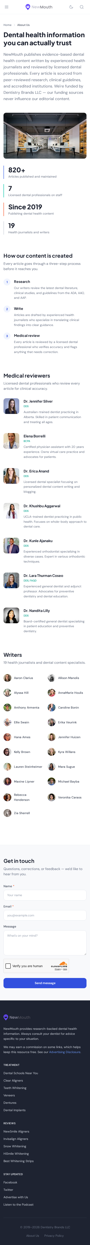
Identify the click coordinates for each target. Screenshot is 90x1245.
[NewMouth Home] (39, 7)
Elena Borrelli (34, 436)
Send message (45, 983)
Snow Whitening (14, 1146)
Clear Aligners (13, 1080)
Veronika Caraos (69, 797)
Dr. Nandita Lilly (37, 610)
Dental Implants (14, 1110)
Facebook (10, 1182)
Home (7, 25)
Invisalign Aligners (15, 1139)
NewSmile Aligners (16, 1131)
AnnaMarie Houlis (70, 693)
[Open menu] (6, 7)
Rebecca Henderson (21, 797)
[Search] (82, 7)
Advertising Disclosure (64, 1052)
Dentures (9, 1103)
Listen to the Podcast (18, 1204)
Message (9, 926)
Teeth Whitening (14, 1088)
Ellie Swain (21, 722)
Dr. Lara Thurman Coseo (43, 575)
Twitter (8, 1190)
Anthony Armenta (26, 707)
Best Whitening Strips (18, 1161)
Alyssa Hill (21, 693)
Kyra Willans (66, 752)
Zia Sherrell (22, 813)
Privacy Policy (54, 1236)
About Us (32, 1236)
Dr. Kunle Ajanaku (38, 540)
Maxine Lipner (24, 781)
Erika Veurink (67, 722)
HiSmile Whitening (16, 1154)
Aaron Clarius (23, 678)
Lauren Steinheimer (28, 767)
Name (8, 886)
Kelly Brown (22, 752)
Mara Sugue (66, 767)
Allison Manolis (68, 678)
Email (8, 906)
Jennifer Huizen (69, 737)
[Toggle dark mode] (71, 7)
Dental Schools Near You (20, 1073)
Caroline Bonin (68, 707)
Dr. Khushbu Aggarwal (42, 506)
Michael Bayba (68, 781)
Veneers (9, 1095)
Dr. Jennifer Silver (38, 401)
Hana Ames (22, 737)
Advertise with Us (15, 1197)
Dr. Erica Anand (36, 471)
